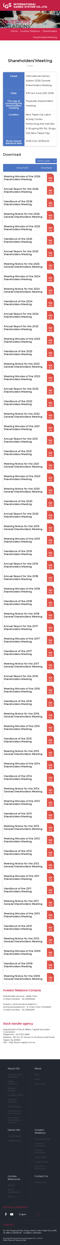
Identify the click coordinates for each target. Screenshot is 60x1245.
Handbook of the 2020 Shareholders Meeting (18, 503)
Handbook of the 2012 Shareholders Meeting (18, 852)
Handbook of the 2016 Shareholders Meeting (18, 702)
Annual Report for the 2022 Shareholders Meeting (21, 390)
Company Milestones (12, 1100)
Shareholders (40, 1157)
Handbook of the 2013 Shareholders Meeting (18, 815)
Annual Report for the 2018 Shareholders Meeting (21, 578)
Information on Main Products (14, 1112)
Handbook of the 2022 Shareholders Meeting (18, 403)
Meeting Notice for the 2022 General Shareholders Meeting (23, 415)
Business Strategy (11, 1089)
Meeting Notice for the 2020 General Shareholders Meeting (23, 490)
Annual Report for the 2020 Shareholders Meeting (21, 515)
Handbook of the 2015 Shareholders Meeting (18, 740)
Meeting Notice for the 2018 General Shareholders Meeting (23, 615)
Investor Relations (40, 1131)
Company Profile (15, 1095)
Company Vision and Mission (15, 1075)
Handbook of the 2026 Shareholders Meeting (18, 203)
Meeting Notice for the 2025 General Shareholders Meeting (23, 265)
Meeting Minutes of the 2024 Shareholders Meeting (22, 278)
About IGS (14, 1068)
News (38, 1068)
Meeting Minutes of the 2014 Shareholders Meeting (22, 765)
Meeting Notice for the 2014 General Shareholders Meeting (23, 790)
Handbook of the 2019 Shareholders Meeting (18, 553)
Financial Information (40, 1151)
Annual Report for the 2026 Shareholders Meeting (21, 190)
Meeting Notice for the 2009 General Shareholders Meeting (23, 977)
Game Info (14, 1129)
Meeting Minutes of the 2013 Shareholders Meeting (22, 802)
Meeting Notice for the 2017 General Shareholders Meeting (23, 665)
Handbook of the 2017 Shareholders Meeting (18, 653)
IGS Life (11, 1185)
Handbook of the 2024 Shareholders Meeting (18, 303)
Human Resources (14, 1178)
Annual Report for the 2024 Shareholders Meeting (21, 315)
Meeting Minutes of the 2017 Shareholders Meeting (22, 640)
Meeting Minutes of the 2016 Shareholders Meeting (22, 690)
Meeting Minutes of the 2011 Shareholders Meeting (21, 877)
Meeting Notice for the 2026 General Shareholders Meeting (23, 215)
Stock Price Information (40, 1167)
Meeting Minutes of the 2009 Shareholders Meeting (22, 952)
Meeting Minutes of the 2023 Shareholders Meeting (22, 340)
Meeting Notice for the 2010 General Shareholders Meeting (23, 940)
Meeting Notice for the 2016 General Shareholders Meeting (23, 715)
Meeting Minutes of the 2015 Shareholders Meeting (22, 727)
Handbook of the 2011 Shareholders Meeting (18, 890)
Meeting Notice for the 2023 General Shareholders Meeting (23, 365)
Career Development (14, 1191)
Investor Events (41, 1162)
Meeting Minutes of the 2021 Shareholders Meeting (22, 428)
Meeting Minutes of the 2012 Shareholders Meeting (22, 840)
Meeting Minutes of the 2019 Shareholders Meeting (22, 540)
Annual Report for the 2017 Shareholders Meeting (21, 628)
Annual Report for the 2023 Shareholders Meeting (21, 328)
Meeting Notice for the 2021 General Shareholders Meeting (23, 465)
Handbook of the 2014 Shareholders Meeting (18, 777)
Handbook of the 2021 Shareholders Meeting (18, 453)
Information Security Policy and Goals (14, 1120)
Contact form (41, 1182)
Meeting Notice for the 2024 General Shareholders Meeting (23, 290)
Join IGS (11, 1196)
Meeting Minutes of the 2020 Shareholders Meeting (22, 478)
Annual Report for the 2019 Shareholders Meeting (21, 565)
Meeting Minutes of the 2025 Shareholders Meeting (22, 228)
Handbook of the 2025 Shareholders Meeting (18, 240)
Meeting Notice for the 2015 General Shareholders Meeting (23, 752)
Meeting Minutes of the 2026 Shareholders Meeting (22, 178)
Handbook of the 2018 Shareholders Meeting (18, 603)
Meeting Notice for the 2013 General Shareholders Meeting (23, 827)
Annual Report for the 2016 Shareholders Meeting (21, 677)
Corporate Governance (40, 1144)
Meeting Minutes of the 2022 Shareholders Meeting (22, 378)
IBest (24, 1240)
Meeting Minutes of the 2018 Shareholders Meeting (22, 590)
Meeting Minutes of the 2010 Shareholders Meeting (22, 915)
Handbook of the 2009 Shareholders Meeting (18, 965)
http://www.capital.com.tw (22, 1042)
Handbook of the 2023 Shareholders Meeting (18, 353)
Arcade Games (14, 1136)
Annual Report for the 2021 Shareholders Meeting (21, 440)
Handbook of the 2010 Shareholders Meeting (18, 927)
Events (38, 1079)
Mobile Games (14, 1141)
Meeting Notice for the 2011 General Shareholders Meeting (23, 902)
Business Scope (14, 1106)
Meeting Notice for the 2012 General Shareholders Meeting (23, 865)
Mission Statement (12, 1082)
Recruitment (40, 1084)
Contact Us (41, 1176)
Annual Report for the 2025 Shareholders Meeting (21, 253)
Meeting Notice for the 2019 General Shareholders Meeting (23, 528)
